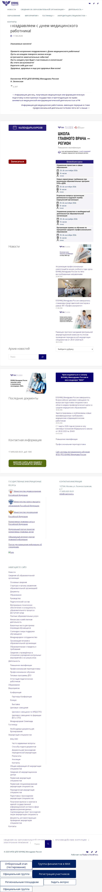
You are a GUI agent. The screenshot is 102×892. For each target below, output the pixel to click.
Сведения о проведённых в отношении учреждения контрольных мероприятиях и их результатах (25, 655)
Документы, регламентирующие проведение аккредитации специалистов (23, 820)
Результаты (16, 756)
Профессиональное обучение (22, 672)
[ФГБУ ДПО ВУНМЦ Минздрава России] (10, 3)
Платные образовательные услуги (24, 616)
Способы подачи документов (24, 746)
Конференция (15, 692)
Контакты (16, 763)
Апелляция (16, 759)
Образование (16, 595)
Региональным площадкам (22, 882)
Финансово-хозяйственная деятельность (21, 620)
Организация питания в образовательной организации (23, 642)
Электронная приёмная (16, 843)
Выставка (16, 704)
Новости (12, 572)
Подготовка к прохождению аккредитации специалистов (21, 797)
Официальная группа (16, 874)
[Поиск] (42, 356)
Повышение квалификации (66, 439)
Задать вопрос (60, 882)
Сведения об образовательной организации (27, 840)
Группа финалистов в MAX (54, 863)
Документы (14, 591)
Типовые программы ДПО (20, 675)
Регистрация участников (54, 874)
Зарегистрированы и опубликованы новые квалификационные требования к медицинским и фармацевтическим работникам (73, 417)
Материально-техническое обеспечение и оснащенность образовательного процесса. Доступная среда (23, 609)
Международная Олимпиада (21, 721)
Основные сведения (18, 582)
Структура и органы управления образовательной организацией (23, 586)
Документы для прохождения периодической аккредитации (24, 751)
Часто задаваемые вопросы (23, 743)
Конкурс (13, 700)
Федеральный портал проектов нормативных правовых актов (21, 530)
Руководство (15, 598)
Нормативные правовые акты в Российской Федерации (21, 522)
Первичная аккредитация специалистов (20, 779)
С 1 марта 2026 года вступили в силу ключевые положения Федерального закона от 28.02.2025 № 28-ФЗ (74, 428)
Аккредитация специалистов (20, 735)
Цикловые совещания (19, 707)
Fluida (84, 854)
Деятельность (14, 661)
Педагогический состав (20, 602)
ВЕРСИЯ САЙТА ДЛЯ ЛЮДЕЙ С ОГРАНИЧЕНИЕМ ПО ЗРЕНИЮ (27, 463)
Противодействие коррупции (71, 840)
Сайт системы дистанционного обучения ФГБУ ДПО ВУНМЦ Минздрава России (73, 453)
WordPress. (93, 854)
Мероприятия (14, 688)
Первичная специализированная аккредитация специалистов (23, 785)
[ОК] (98, 3)
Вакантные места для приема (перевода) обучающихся (22, 626)
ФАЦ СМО (14, 739)
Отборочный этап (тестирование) (16, 865)
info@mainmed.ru (66, 494)
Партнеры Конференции (22, 696)
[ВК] (89, 3)
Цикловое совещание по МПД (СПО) (26, 712)
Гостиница (12, 724)
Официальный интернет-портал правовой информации (21, 538)
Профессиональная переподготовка (71, 444)
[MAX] (94, 3)
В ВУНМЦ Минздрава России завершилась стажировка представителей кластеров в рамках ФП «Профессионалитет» (73, 303)
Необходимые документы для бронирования (22, 730)
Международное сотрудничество (23, 637)
